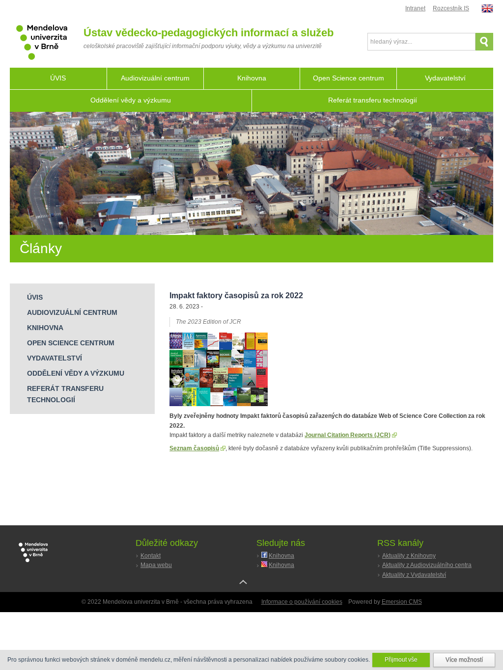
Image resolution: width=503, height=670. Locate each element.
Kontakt (150, 555)
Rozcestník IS (451, 8)
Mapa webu (156, 565)
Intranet (415, 8)
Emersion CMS (402, 601)
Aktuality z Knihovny (409, 555)
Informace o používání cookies (301, 601)
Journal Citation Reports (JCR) (348, 435)
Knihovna (281, 555)
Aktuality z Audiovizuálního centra (427, 565)
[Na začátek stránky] (251, 589)
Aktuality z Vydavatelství (414, 574)
